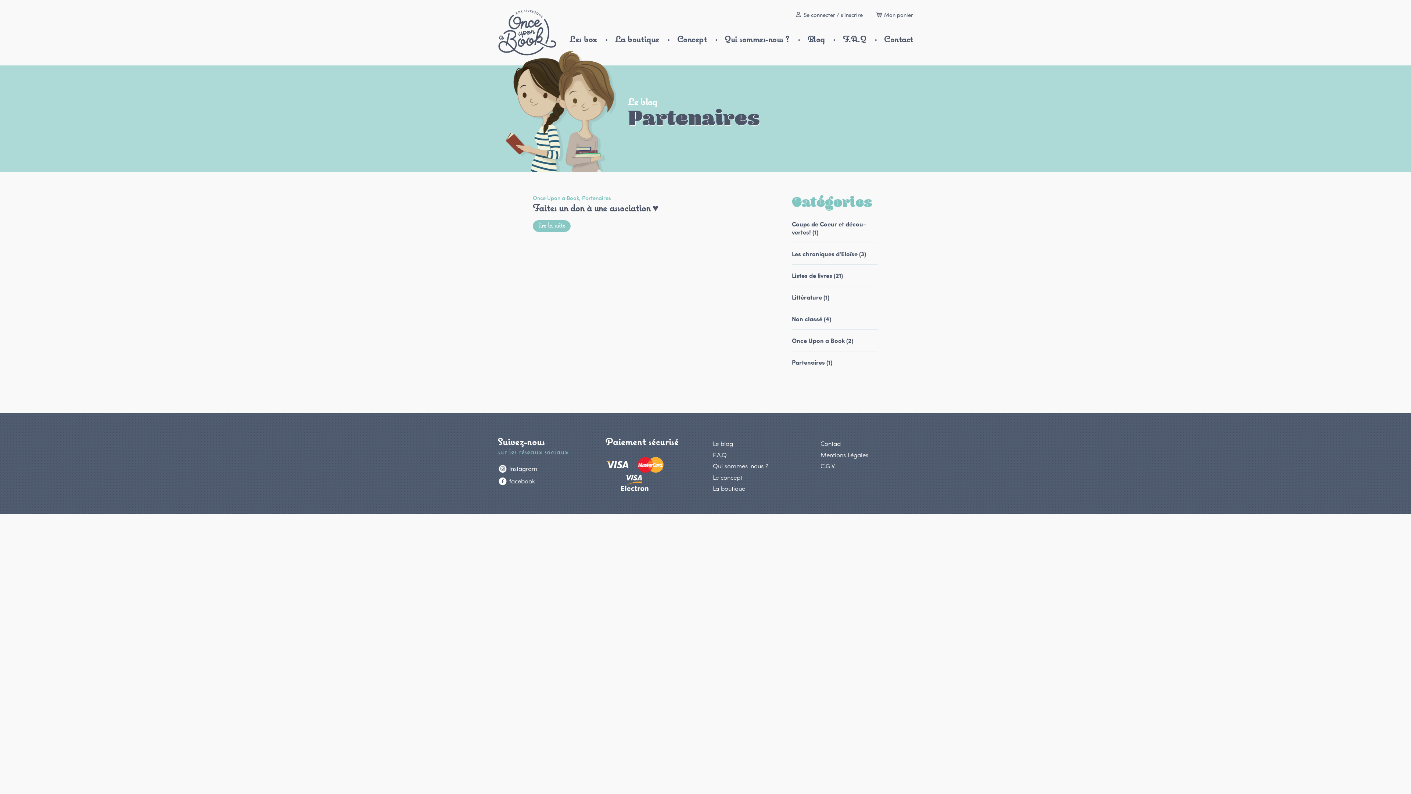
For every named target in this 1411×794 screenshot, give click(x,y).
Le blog (723, 443)
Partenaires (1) (812, 362)
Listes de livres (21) (817, 275)
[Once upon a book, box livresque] (527, 32)
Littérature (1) (810, 297)
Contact (898, 39)
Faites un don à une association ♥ (595, 207)
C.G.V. (828, 466)
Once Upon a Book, (557, 197)
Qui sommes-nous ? (757, 39)
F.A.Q (854, 39)
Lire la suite (551, 225)
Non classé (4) (811, 319)
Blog (816, 39)
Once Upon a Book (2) (822, 340)
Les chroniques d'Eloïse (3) (829, 254)
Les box (583, 39)
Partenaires (596, 197)
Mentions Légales (844, 455)
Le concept (727, 477)
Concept (692, 39)
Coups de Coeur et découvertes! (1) (829, 228)
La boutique (637, 39)
